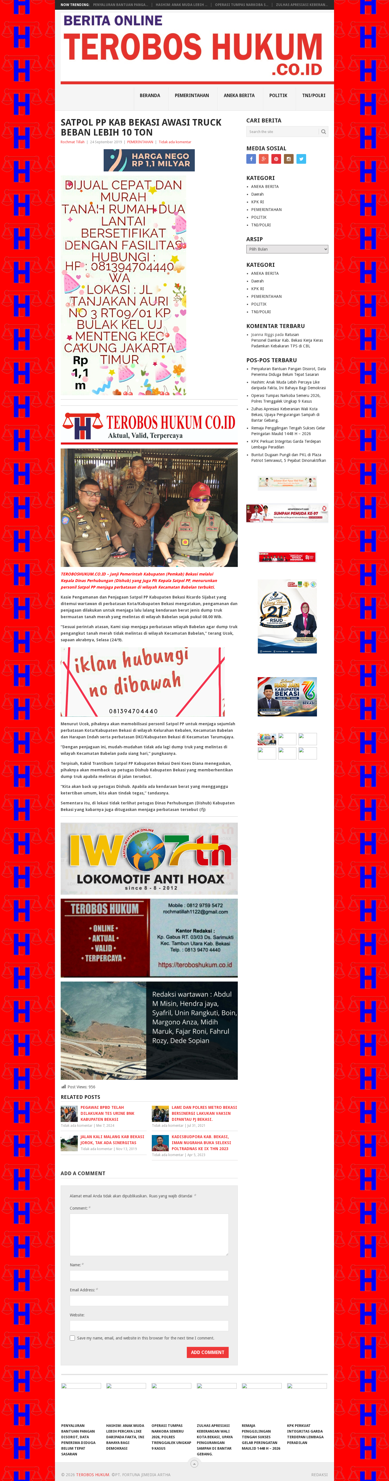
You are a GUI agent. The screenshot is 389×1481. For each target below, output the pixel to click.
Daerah (257, 194)
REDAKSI (319, 1474)
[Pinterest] (276, 159)
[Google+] (264, 159)
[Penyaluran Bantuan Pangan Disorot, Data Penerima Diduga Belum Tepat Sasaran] (81, 1401)
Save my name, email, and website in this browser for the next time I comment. (145, 1338)
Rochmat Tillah (73, 142)
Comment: (80, 1208)
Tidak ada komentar (175, 142)
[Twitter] (301, 159)
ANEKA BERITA (239, 95)
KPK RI (257, 202)
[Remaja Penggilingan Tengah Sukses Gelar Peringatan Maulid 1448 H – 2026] (262, 1401)
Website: (77, 1315)
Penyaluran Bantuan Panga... (120, 5)
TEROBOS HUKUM (92, 1474)
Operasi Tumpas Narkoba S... (241, 5)
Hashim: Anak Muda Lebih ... (181, 5)
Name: (76, 1264)
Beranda (150, 95)
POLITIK (278, 95)
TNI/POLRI (313, 95)
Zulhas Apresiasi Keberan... (302, 5)
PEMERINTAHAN (192, 95)
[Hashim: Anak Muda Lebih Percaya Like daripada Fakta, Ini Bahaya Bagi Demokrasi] (126, 1401)
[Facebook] (251, 159)
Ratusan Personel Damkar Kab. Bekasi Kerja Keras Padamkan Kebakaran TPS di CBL (287, 340)
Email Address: (84, 1289)
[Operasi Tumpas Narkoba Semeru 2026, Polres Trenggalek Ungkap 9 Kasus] (171, 1401)
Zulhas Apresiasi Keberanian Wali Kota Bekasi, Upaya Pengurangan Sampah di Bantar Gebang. (285, 415)
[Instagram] (289, 159)
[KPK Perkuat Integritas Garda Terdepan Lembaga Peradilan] (307, 1401)
